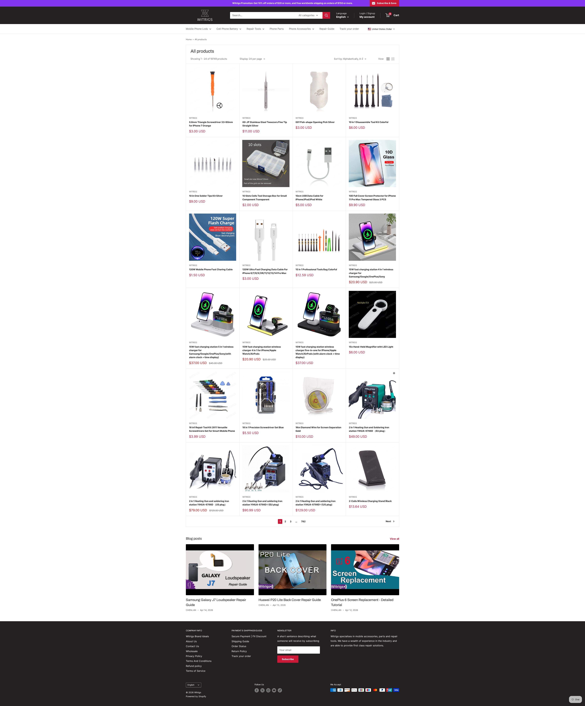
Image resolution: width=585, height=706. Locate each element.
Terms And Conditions (198, 660)
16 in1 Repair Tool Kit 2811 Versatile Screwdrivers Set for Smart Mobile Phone (212, 429)
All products (201, 39)
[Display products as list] (393, 59)
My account (367, 16)
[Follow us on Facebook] (257, 690)
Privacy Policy (194, 656)
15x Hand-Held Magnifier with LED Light (371, 346)
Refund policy (194, 665)
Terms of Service (195, 670)
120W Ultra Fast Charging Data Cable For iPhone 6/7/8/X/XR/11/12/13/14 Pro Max (265, 271)
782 (303, 521)
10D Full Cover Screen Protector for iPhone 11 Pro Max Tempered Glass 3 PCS (372, 197)
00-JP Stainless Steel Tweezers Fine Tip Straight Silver (264, 124)
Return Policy (239, 651)
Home (189, 39)
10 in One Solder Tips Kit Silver (206, 195)
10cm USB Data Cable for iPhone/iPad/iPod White (309, 197)
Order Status (239, 646)
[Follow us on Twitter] (262, 690)
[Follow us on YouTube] (274, 690)
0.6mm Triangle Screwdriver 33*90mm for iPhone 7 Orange (211, 124)
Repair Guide (326, 28)
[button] (381, 29)
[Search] (326, 15)
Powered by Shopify (196, 696)
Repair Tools (254, 28)
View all (395, 538)
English (191, 685)
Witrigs (193, 118)
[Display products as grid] (388, 59)
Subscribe (288, 659)
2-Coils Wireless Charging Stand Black (370, 501)
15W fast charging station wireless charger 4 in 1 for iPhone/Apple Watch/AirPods (261, 350)
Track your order (349, 28)
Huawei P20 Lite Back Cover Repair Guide (290, 600)
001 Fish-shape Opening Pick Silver (315, 122)
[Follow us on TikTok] (280, 690)
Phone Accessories (300, 28)
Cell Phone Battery (227, 28)
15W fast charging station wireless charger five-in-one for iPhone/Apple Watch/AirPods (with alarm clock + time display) (318, 352)
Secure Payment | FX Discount (249, 636)
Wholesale (192, 651)
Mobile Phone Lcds (197, 28)
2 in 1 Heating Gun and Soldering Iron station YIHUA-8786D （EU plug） (369, 429)
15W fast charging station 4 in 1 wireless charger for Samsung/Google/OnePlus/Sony (371, 273)
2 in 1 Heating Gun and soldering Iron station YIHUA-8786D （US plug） (209, 503)
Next (388, 521)
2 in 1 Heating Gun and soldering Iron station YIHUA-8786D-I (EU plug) (262, 503)
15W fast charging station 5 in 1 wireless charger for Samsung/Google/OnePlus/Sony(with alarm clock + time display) (211, 352)
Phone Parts (277, 28)
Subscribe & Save (386, 3)
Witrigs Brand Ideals (197, 636)
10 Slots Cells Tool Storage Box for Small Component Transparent (264, 197)
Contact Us (192, 646)
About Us (191, 641)
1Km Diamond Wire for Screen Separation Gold (318, 429)
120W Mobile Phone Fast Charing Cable (211, 269)
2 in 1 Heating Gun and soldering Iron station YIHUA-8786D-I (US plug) (315, 503)
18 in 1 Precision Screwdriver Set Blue (263, 427)
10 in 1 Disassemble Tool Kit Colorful (368, 122)
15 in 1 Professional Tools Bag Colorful (316, 269)
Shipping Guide (240, 641)
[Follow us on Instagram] (268, 690)
